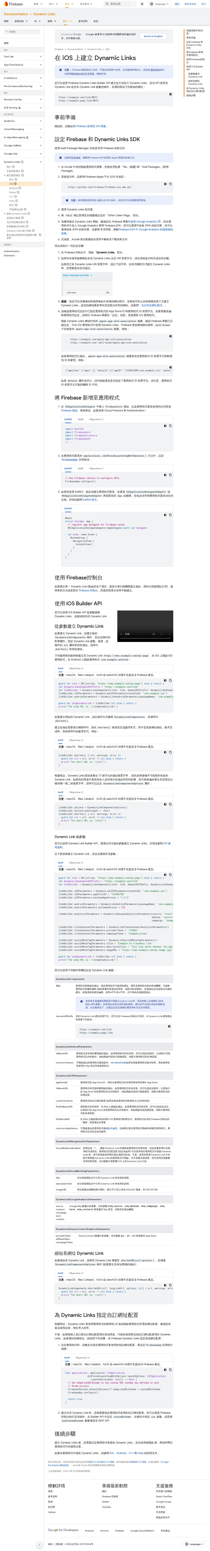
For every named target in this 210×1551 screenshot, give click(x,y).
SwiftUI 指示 (90, 499)
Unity (141, 1453)
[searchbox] (22, 31)
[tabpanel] (117, 437)
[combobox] (120, 4)
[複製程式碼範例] (170, 184)
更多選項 (84, 3)
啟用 (144, 221)
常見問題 (160, 1512)
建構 (36, 3)
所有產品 (165, 1530)
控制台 (88, 590)
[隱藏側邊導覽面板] (39, 1545)
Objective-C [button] (96, 419)
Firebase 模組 (69, 410)
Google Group (163, 1501)
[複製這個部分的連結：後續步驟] (79, 1434)
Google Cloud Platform (142, 1530)
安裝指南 (76, 157)
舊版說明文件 (163, 1517)
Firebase (59, 49)
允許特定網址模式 (151, 305)
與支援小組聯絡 (164, 1491)
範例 (96, 21)
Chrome (104, 1530)
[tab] (68, 419)
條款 (50, 1544)
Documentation (16, 14)
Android (121, 1453)
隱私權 (59, 1544)
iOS (112, 1453)
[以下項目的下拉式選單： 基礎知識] (28, 21)
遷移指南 (155, 69)
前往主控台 (190, 3)
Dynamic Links (44, 14)
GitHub (51, 1512)
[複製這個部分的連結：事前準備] (79, 118)
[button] (19, 56)
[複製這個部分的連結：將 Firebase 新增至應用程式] (122, 398)
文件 (67, 3)
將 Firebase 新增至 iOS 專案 (89, 126)
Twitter (105, 1501)
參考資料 (83, 21)
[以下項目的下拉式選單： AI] (41, 21)
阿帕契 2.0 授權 (138, 1462)
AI (35, 21)
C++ (131, 1453)
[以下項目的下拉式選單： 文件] (73, 4)
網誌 (177, 3)
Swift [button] (80, 419)
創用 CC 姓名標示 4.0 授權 (101, 1462)
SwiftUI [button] (68, 419)
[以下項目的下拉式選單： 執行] (58, 4)
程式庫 (51, 1506)
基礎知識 (19, 21)
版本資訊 (160, 1506)
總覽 (6, 21)
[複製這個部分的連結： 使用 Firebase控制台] (106, 578)
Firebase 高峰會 (110, 1496)
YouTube (106, 1506)
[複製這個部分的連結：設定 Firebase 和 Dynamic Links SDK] (143, 140)
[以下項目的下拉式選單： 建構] (42, 4)
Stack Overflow (164, 1496)
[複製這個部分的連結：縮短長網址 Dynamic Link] (107, 1254)
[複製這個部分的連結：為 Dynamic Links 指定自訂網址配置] (141, 1316)
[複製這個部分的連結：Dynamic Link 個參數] (89, 837)
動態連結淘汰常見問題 (82, 73)
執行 (51, 3)
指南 (50, 1491)
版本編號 (112, 1128)
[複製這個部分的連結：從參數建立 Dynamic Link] (107, 627)
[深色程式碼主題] (170, 94)
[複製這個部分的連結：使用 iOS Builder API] (105, 604)
